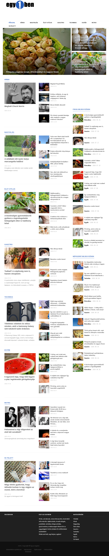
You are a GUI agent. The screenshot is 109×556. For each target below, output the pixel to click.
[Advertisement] (56, 14)
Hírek (22, 23)
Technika (73, 23)
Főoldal (12, 23)
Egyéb (84, 23)
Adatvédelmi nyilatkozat (14, 549)
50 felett (12, 26)
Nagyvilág (34, 23)
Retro (94, 23)
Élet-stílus (47, 23)
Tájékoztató (37, 549)
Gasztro (60, 23)
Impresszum (28, 549)
